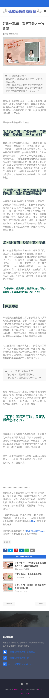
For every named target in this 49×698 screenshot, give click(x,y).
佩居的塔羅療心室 (35, 531)
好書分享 (7, 542)
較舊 (40, 604)
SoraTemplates (19, 689)
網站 (32, 521)
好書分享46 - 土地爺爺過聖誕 (28, 574)
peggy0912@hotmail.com (20, 664)
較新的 (9, 604)
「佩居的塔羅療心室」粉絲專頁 (21, 652)
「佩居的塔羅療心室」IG (18, 658)
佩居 (6, 34)
